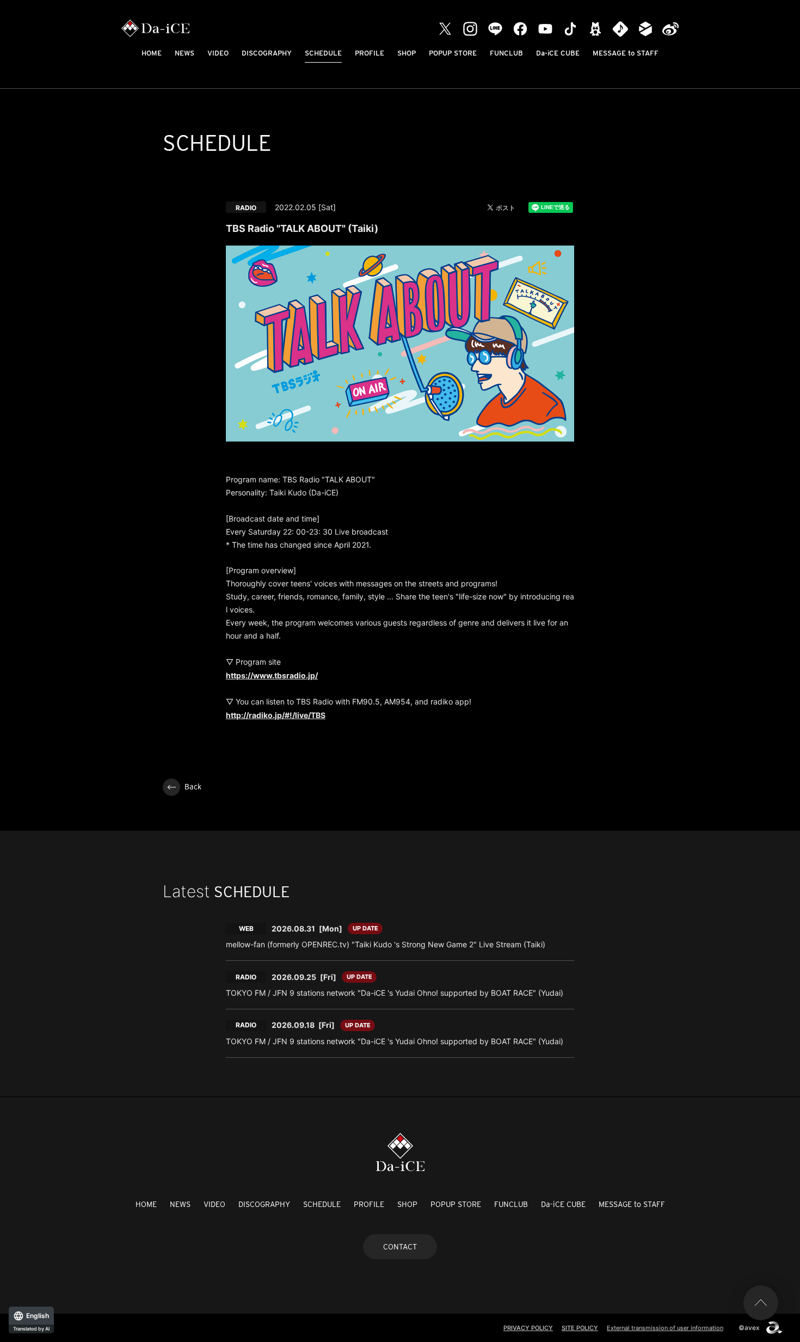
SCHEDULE (323, 53)
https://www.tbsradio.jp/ (272, 675)
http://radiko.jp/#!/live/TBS (275, 715)
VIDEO (218, 53)
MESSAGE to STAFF (626, 53)
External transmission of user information (665, 1328)
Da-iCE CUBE (558, 53)
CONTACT (400, 1246)
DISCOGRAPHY (267, 53)
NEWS (184, 53)
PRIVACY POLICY (528, 1328)
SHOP (406, 53)
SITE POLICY (580, 1328)
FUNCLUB (506, 53)
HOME (151, 53)
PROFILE (369, 53)
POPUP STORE (453, 53)
